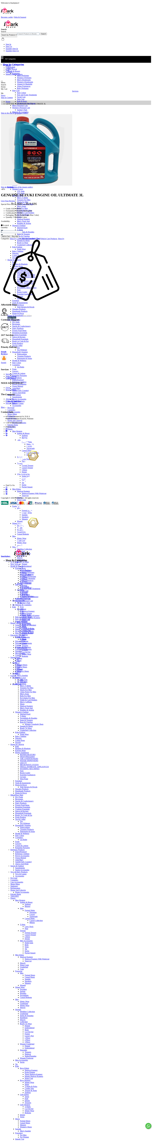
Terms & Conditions (13, 401)
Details (3, 352)
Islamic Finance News (14, 74)
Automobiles (30, 239)
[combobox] (28, 34)
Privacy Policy (11, 403)
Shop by (61, 239)
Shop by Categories (17, 239)
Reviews (4, 354)
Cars (37, 239)
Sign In (8, 44)
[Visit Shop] (4, 360)
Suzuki (3, 363)
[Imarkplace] (11, 27)
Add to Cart (6, 236)
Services (9, 72)
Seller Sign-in (11, 378)
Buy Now (15, 236)
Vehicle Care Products (48, 239)
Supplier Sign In (12, 49)
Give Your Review (8, 201)
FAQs (8, 388)
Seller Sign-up (11, 376)
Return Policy (11, 390)
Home (8, 66)
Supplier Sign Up (12, 51)
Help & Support (20, 17)
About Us (9, 68)
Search (43, 34)
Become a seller (7, 17)
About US (9, 399)
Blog (7, 70)
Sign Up (9, 46)
